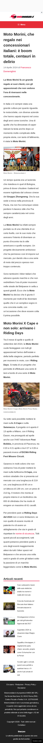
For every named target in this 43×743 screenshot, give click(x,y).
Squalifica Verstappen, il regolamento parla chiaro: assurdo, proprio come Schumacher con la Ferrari (26, 649)
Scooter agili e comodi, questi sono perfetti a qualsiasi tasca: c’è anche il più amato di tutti (25, 668)
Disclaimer (22, 688)
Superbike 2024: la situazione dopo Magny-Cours (26, 633)
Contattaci (21, 725)
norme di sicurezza (24, 533)
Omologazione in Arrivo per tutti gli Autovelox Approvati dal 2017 (26, 620)
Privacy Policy (30, 685)
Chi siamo (10, 685)
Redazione (19, 685)
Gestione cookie (37, 741)
